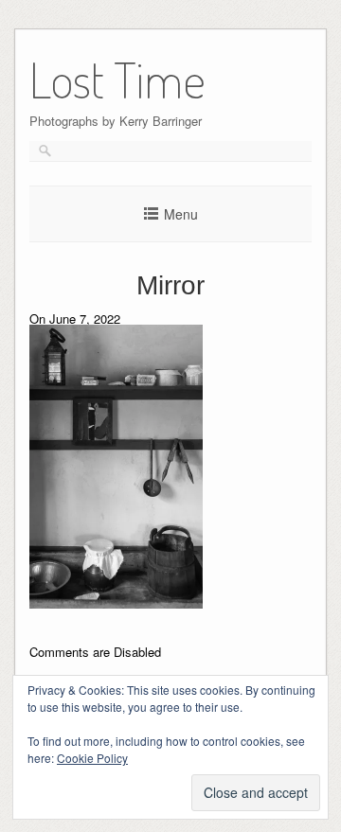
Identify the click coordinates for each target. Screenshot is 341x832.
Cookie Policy (92, 758)
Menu (181, 213)
